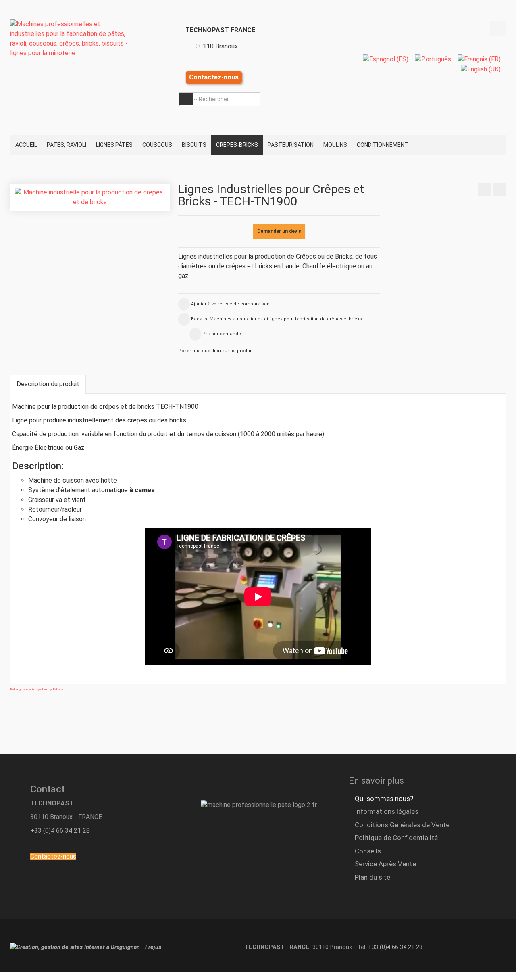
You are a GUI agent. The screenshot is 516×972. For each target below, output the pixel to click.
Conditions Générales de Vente (402, 825)
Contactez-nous (214, 77)
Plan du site (372, 877)
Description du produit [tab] (48, 384)
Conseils (368, 851)
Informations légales (386, 811)
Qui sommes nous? (384, 798)
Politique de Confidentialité (396, 838)
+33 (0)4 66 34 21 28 (60, 830)
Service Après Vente (385, 864)
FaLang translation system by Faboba (36, 689)
